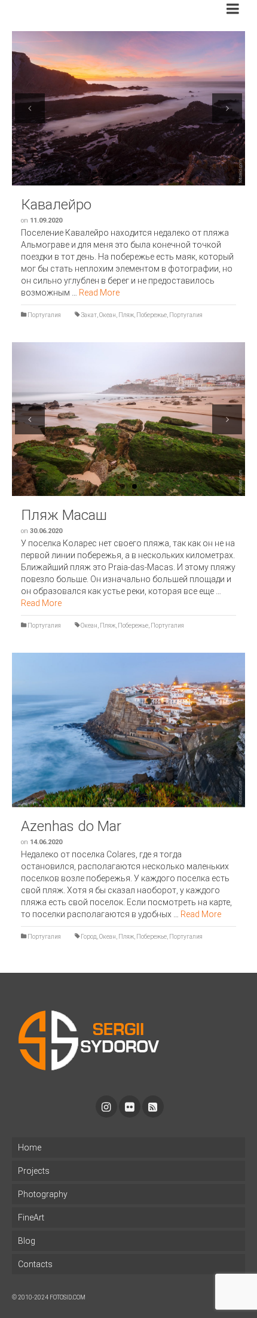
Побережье (151, 315)
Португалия (44, 315)
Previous (30, 108)
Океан (107, 315)
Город (89, 936)
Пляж (126, 315)
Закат (89, 315)
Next (227, 108)
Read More (99, 292)
